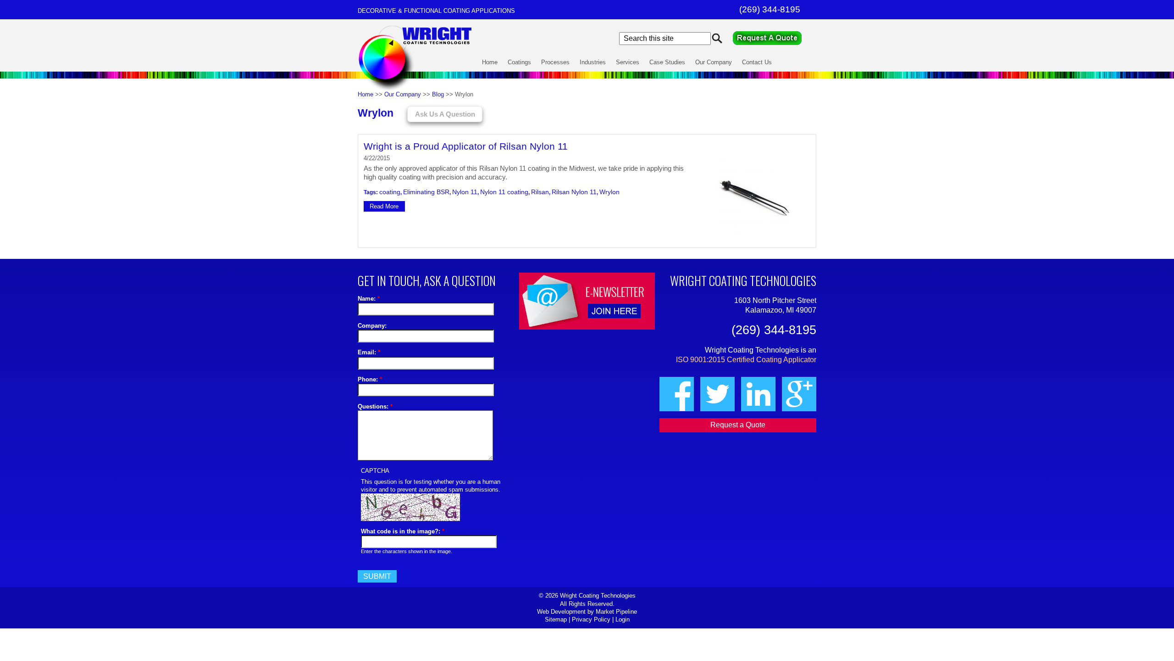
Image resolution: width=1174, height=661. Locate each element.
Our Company (713, 62)
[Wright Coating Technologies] (416, 90)
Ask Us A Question (445, 114)
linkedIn (758, 394)
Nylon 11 (464, 192)
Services (627, 62)
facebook (676, 394)
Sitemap (556, 619)
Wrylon (609, 192)
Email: (369, 352)
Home (490, 62)
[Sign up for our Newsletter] (587, 301)
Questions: (375, 406)
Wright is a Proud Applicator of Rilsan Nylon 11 (466, 146)
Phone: (370, 379)
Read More (384, 206)
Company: (372, 325)
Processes (555, 62)
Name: (369, 298)
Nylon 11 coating (504, 192)
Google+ (799, 394)
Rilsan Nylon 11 (574, 192)
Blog (438, 94)
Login (622, 619)
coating (389, 192)
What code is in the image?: (402, 531)
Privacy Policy (591, 619)
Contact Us (757, 62)
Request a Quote (774, 38)
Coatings (519, 62)
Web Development (561, 611)
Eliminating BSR (426, 192)
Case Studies (667, 62)
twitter (717, 394)
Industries (593, 62)
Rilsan (540, 192)
